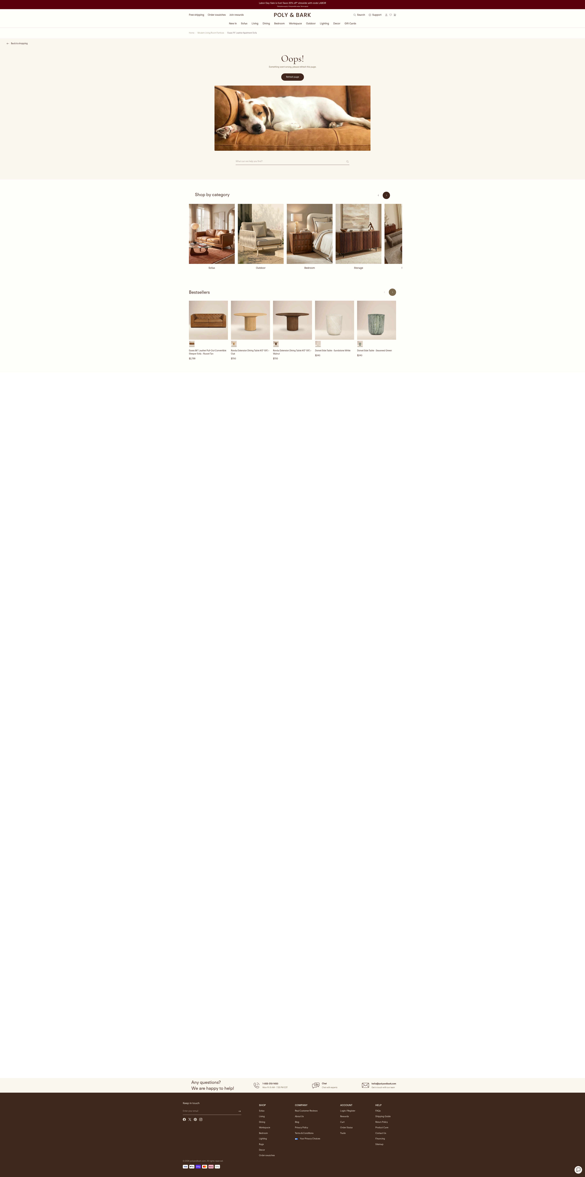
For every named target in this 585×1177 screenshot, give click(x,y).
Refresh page (292, 77)
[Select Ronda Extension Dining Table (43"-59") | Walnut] (276, 343)
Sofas (244, 23)
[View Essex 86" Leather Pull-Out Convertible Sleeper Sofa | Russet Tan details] (208, 320)
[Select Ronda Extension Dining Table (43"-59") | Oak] (234, 343)
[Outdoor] (261, 234)
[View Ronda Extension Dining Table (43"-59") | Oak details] (250, 320)
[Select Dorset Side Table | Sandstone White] (318, 343)
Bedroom (279, 23)
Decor (336, 23)
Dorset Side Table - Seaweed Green (374, 350)
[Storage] (358, 234)
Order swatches (217, 14)
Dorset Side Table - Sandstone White (332, 350)
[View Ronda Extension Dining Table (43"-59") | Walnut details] (292, 320)
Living (255, 23)
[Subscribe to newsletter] (239, 1111)
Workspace (295, 23)
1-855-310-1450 (270, 1083)
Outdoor (311, 23)
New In (233, 23)
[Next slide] (386, 195)
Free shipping (196, 14)
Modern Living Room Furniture (211, 33)
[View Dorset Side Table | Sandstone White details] (334, 320)
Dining (266, 23)
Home (191, 33)
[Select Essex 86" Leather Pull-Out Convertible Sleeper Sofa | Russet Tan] (192, 343)
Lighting (324, 23)
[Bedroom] (310, 234)
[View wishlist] (390, 15)
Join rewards (236, 14)
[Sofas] (212, 234)
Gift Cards (350, 23)
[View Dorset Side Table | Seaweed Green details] (376, 320)
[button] (270, 1085)
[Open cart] (395, 15)
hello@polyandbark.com (384, 1083)
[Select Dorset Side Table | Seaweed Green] (360, 343)
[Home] (292, 15)
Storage (358, 267)
